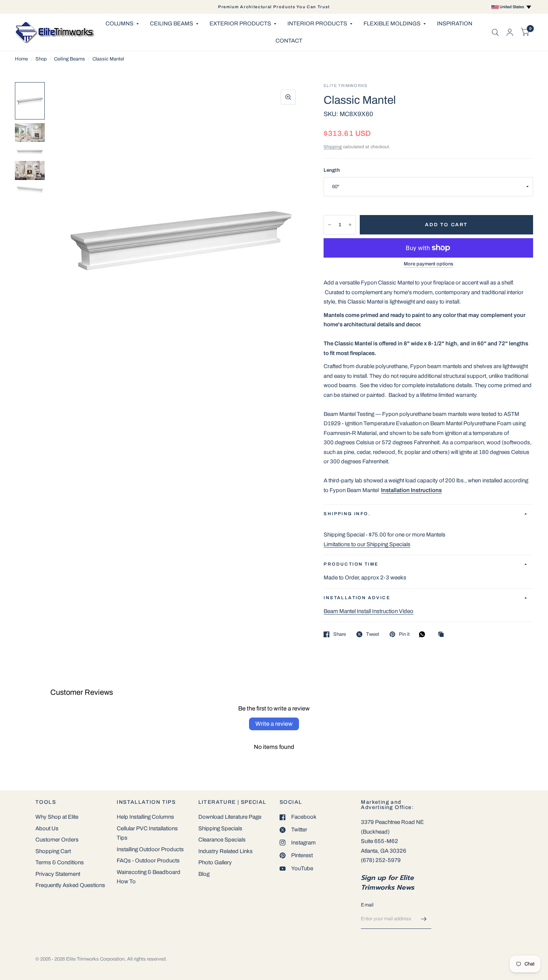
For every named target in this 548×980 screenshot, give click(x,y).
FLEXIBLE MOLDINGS (392, 24)
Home (21, 59)
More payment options (428, 264)
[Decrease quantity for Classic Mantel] (329, 224)
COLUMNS (119, 24)
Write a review (274, 724)
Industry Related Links (225, 851)
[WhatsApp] (424, 634)
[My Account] (510, 32)
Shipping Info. (347, 513)
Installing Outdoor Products (150, 849)
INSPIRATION (454, 24)
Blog (204, 874)
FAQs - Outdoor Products (148, 861)
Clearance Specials (222, 840)
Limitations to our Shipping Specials (367, 544)
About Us (47, 828)
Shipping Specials (220, 828)
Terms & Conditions (59, 862)
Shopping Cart (53, 851)
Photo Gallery (215, 862)
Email (367, 905)
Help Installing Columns (145, 817)
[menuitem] (122, 23)
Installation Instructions (411, 490)
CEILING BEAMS (171, 24)
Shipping (333, 146)
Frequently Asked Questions (70, 885)
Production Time (351, 564)
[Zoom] (288, 97)
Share (339, 634)
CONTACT (288, 41)
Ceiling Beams (69, 59)
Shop (41, 59)
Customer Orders (57, 840)
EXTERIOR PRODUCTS (240, 24)
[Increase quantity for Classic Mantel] (350, 224)
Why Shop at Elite (56, 817)
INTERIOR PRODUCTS (317, 24)
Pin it (404, 634)
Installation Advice (357, 597)
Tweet (372, 634)
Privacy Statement (57, 874)
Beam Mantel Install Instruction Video (368, 611)
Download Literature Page (229, 817)
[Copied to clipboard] (443, 634)
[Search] (495, 32)
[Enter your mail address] (423, 919)
